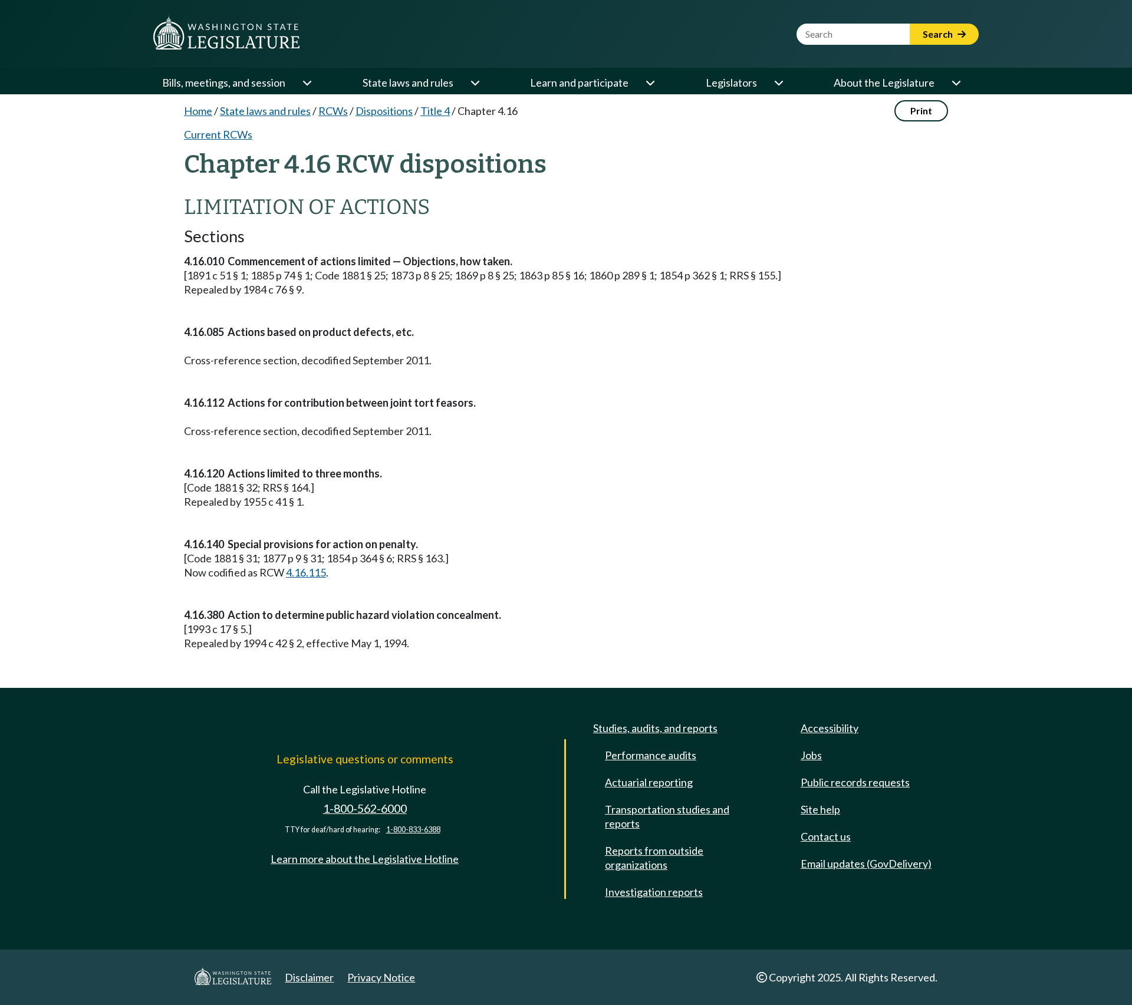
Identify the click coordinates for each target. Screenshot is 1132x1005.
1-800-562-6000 (365, 808)
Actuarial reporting (649, 782)
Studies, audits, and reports (655, 727)
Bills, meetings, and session (223, 82)
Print (921, 110)
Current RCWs (218, 134)
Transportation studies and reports (667, 816)
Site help (820, 809)
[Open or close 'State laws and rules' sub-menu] (474, 82)
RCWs (333, 110)
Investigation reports (654, 891)
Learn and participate (579, 82)
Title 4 (435, 110)
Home (198, 110)
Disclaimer (309, 977)
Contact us (826, 836)
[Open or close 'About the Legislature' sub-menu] (956, 82)
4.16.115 (306, 572)
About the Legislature (884, 82)
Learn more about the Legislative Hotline (365, 858)
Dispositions (384, 110)
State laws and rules (408, 82)
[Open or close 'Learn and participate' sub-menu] (650, 82)
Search (939, 33)
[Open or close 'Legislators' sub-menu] (778, 82)
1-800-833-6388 (413, 829)
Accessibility (829, 727)
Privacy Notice (381, 977)
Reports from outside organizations (654, 857)
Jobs (811, 755)
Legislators (731, 82)
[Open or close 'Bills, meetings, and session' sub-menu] (306, 82)
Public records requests (855, 782)
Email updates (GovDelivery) (866, 863)
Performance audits (650, 755)
